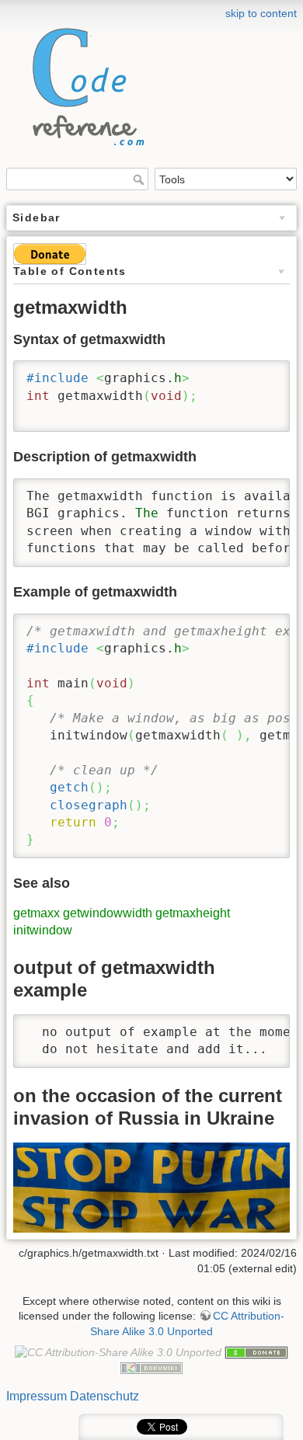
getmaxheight (192, 913)
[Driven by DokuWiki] (151, 1368)
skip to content (261, 13)
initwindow (42, 930)
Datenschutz (104, 1396)
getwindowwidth (107, 913)
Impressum (36, 1396)
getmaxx (36, 913)
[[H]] (84, 82)
